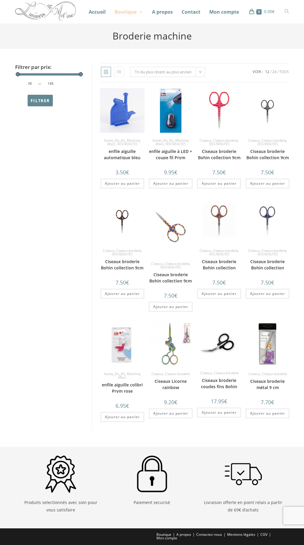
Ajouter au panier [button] (122, 183)
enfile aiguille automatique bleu (122, 154)
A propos (162, 12)
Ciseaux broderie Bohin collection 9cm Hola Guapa (219, 158)
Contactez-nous (209, 534)
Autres (108, 140)
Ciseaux (205, 140)
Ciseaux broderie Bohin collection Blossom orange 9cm (219, 268)
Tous (284, 71)
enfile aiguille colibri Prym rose (122, 388)
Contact (191, 12)
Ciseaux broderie (225, 140)
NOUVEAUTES (127, 143)
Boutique (126, 12)
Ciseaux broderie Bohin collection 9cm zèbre (267, 158)
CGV (263, 534)
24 (274, 71)
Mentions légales (241, 534)
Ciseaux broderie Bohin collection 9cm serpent (122, 268)
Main (111, 143)
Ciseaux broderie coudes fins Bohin (219, 383)
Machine (133, 140)
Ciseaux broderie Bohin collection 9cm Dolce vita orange (170, 281)
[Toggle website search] (286, 11)
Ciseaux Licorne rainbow (171, 384)
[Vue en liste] (119, 72)
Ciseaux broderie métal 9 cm (267, 384)
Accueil (97, 12)
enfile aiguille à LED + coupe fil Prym (170, 154)
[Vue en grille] (106, 72)
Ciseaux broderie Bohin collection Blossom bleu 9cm (267, 268)
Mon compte (224, 12)
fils (117, 140)
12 (267, 71)
